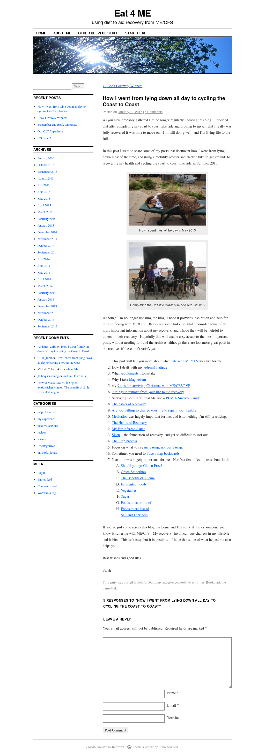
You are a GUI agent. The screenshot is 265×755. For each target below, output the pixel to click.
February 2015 (47, 218)
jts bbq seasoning (48, 376)
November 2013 (47, 313)
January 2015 (46, 225)
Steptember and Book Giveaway (57, 124)
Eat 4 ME (132, 12)
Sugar (125, 496)
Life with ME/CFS (184, 360)
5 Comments (154, 111)
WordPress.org (47, 493)
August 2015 (46, 178)
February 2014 (47, 292)
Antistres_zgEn (47, 346)
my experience (167, 582)
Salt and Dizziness (134, 514)
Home (41, 33)
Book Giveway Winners (122, 85)
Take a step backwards (162, 453)
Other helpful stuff (98, 33)
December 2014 (47, 232)
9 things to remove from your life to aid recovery (148, 391)
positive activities (191, 582)
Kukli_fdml (45, 358)
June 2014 (44, 266)
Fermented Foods (133, 484)
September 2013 (47, 326)
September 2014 (47, 252)
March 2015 (45, 212)
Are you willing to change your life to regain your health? (154, 410)
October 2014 (46, 245)
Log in (42, 472)
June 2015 (44, 192)
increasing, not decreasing (162, 447)
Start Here (135, 33)
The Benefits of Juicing (138, 477)
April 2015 (44, 205)
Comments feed (47, 486)
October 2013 (46, 319)
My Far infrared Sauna (128, 428)
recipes (42, 432)
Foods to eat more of (136, 502)
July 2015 (44, 185)
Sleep (116, 434)
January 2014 (46, 299)
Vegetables (128, 490)
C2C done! (44, 138)
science (42, 439)
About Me (62, 33)
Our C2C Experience (50, 131)
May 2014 (44, 272)
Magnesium (137, 379)
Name (173, 692)
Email (173, 705)
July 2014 (44, 259)
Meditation (120, 416)
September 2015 (47, 171)
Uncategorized (46, 446)
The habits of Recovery (129, 403)
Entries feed (45, 479)
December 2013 (47, 306)
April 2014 (44, 279)
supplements (129, 373)
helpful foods (146, 582)
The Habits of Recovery (129, 422)
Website (173, 717)
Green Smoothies (133, 471)
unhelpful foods (47, 452)
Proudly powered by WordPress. (106, 747)
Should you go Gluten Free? (141, 465)
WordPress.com (168, 747)
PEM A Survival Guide (183, 397)
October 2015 (46, 165)
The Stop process (124, 440)
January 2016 (46, 158)
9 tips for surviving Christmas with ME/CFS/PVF (153, 385)
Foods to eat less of (135, 508)
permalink (110, 588)
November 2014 (47, 239)
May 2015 (44, 198)
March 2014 (45, 286)
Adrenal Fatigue (155, 367)
